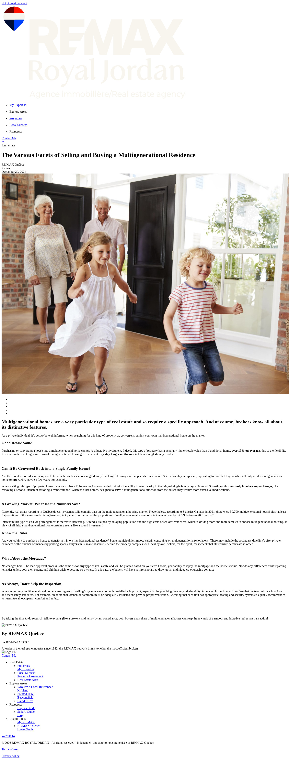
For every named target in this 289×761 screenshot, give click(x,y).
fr (3, 141)
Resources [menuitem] (15, 131)
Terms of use (9, 749)
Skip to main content (14, 3)
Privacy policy (10, 756)
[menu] (148, 111)
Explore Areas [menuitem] (18, 111)
